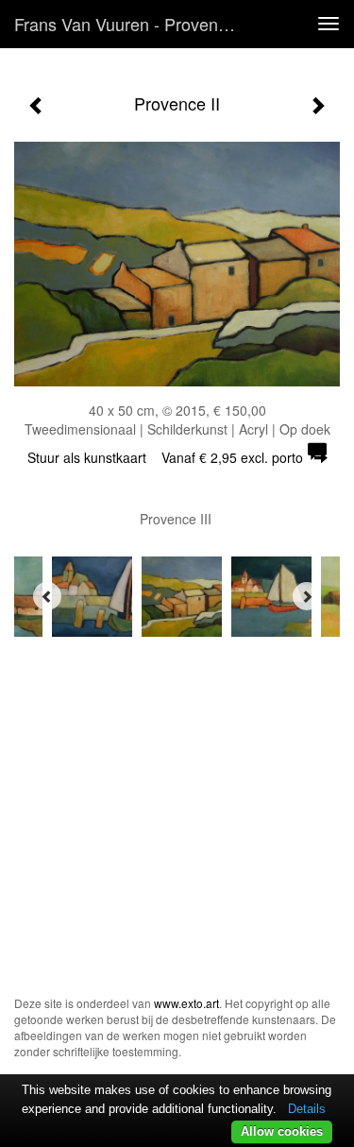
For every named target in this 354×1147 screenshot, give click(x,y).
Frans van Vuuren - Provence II (132, 23)
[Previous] (47, 596)
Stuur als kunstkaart (165, 457)
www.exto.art (186, 1003)
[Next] (307, 596)
